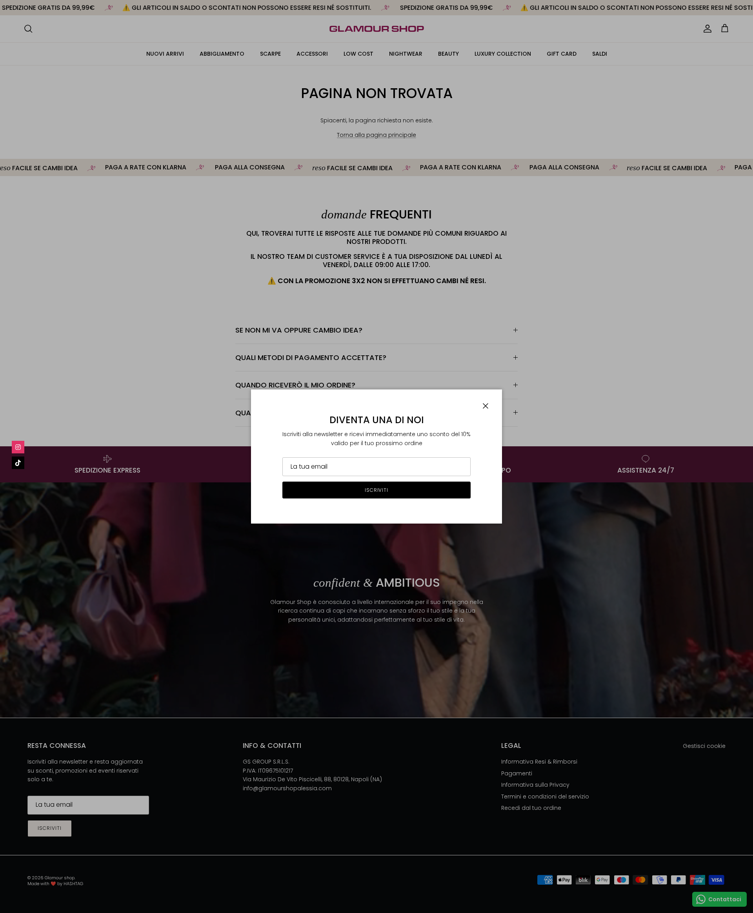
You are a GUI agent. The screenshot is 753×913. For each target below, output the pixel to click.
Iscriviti (377, 490)
